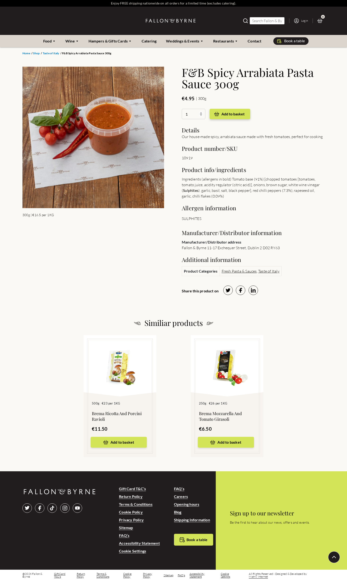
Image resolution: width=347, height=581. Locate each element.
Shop (36, 53)
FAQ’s (124, 535)
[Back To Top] (334, 557)
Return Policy (131, 496)
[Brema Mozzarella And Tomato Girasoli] (227, 358)
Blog (178, 512)
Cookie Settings (132, 551)
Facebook (39, 508)
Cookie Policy (131, 512)
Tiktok (52, 508)
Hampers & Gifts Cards (108, 41)
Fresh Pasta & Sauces (239, 271)
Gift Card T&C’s (132, 488)
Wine (70, 41)
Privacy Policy (131, 520)
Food (47, 41)
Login (304, 20)
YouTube (77, 508)
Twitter (27, 508)
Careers (181, 496)
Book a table (294, 40)
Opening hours (186, 504)
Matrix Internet (258, 576)
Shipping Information (192, 520)
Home (26, 53)
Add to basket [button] (122, 442)
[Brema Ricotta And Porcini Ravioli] (120, 358)
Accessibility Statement (139, 543)
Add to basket (233, 114)
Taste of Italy (51, 53)
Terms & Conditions (135, 504)
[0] (321, 20)
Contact (254, 41)
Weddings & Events (182, 41)
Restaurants (223, 41)
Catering (149, 41)
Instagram (65, 508)
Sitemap (126, 527)
